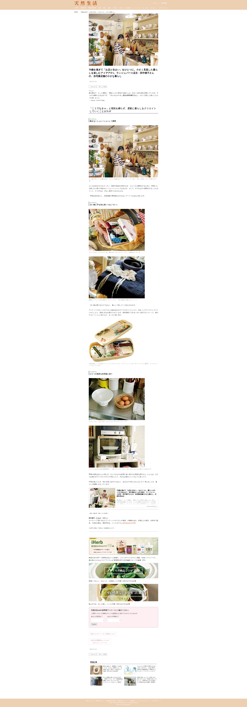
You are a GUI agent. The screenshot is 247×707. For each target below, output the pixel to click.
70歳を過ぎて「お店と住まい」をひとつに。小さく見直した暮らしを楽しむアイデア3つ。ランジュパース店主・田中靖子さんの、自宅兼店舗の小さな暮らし (123, 72)
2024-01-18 (93, 81)
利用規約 (132, 701)
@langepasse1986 (129, 523)
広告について (89, 701)
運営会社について (123, 701)
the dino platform (125, 704)
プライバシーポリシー (143, 701)
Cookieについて (156, 701)
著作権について (100, 701)
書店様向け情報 (111, 701)
